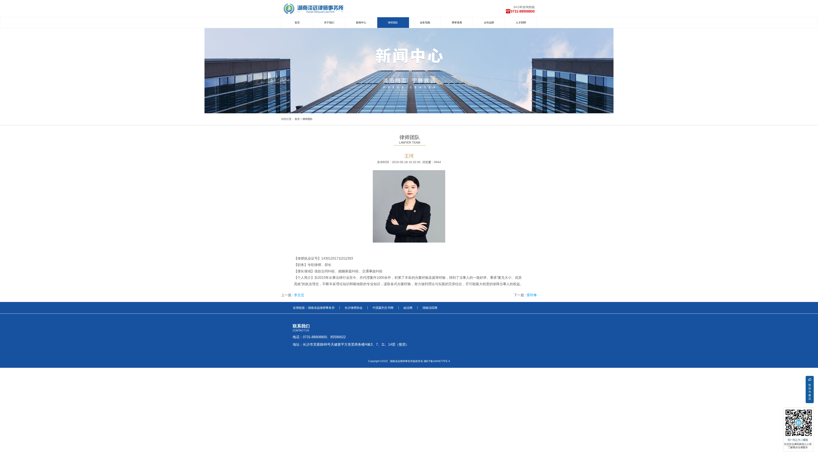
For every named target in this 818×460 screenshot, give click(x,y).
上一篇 (292, 295)
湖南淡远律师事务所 (321, 307)
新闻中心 (361, 22)
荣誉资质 (457, 22)
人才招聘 (521, 22)
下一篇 (525, 295)
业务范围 (425, 22)
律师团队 (393, 22)
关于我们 (329, 22)
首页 (297, 22)
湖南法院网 (429, 307)
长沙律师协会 (354, 307)
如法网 (407, 307)
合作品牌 (489, 22)
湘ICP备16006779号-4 (437, 361)
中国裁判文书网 (383, 307)
